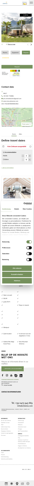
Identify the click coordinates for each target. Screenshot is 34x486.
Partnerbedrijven (22, 443)
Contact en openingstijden (11, 392)
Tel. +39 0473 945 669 (22, 403)
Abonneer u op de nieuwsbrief (13, 368)
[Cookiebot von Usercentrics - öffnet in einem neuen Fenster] (24, 203)
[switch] (29, 247)
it (25, 469)
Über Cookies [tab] (27, 209)
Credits (25, 409)
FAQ (19, 437)
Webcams (20, 424)
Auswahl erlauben (17, 274)
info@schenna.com (25, 406)
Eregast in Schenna (22, 445)
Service (20, 433)
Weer (2, 424)
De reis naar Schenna (6, 420)
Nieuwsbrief (21, 422)
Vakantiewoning (4, 456)
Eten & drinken (4, 429)
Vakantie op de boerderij (6, 459)
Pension (3, 454)
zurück (25, 15)
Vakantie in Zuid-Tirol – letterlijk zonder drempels (24, 440)
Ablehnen (17, 280)
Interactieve (21, 418)
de (23, 469)
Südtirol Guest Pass (5, 427)
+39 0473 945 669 (8, 385)
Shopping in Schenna (6, 431)
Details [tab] (16, 209)
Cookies (17, 409)
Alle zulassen (17, 268)
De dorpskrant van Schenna (24, 448)
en (28, 469)
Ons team (3, 435)
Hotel (2, 452)
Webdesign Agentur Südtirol (3, 470)
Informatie (4, 418)
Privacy (21, 409)
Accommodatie (5, 450)
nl (32, 469)
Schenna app (21, 420)
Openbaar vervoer (5, 422)
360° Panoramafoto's (23, 431)
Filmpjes (20, 429)
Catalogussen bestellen (23, 435)
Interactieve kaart (22, 427)
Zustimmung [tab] (6, 209)
